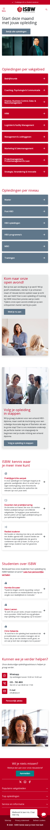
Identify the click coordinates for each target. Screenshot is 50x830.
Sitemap (8, 820)
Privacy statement (22, 820)
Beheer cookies (39, 820)
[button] (43, 814)
